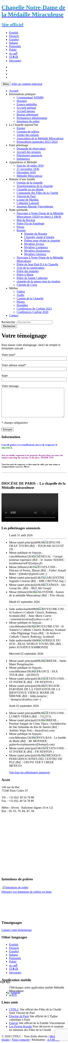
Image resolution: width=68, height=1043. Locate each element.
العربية (13, 53)
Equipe (21, 128)
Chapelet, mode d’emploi (39, 237)
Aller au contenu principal (26, 83)
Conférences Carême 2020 (32, 312)
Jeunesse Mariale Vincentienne (35, 206)
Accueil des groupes (29, 152)
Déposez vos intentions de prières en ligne (27, 891)
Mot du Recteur (26, 220)
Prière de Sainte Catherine (32, 278)
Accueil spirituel (26, 107)
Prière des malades (28, 271)
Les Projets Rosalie (20, 1026)
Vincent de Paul (26, 196)
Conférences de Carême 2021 (34, 308)
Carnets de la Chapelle (30, 298)
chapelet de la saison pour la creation (38, 281)
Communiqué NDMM (30, 97)
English (13, 32)
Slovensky (15, 60)
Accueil (13, 90)
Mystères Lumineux (36, 247)
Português (15, 46)
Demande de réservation (31, 148)
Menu (6, 84)
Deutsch (14, 36)
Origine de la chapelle (30, 182)
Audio (20, 295)
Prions (20, 226)
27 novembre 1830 (28, 169)
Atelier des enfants (28, 135)
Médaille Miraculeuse (29, 175)
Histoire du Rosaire (35, 233)
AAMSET (53, 1039)
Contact (13, 315)
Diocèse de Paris (19, 1016)
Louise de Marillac (28, 199)
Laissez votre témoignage (17, 930)
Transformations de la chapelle (35, 186)
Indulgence (23, 158)
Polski (12, 49)
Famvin (13, 1023)
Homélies (22, 305)
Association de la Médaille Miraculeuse (40, 138)
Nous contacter (21, 1039)
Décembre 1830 (26, 172)
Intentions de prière (28, 121)
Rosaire (21, 230)
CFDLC (14, 1009)
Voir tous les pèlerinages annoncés (29, 772)
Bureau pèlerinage (27, 114)
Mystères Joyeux (34, 244)
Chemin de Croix (27, 284)
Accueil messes (26, 111)
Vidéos (21, 291)
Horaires (22, 101)
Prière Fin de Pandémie (30, 223)
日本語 (13, 56)
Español (14, 39)
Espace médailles (27, 104)
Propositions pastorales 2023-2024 (37, 141)
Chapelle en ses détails (30, 189)
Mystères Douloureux (37, 250)
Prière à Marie (25, 274)
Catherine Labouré (28, 203)
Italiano (13, 42)
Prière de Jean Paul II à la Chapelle (37, 264)
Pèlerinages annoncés (29, 155)
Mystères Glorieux (35, 254)
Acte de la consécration (30, 267)
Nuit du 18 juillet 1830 (30, 165)
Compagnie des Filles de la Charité (37, 192)
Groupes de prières (28, 131)
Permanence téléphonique (32, 118)
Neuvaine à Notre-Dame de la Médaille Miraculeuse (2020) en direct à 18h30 (40, 215)
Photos (21, 301)
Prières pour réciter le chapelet (42, 240)
